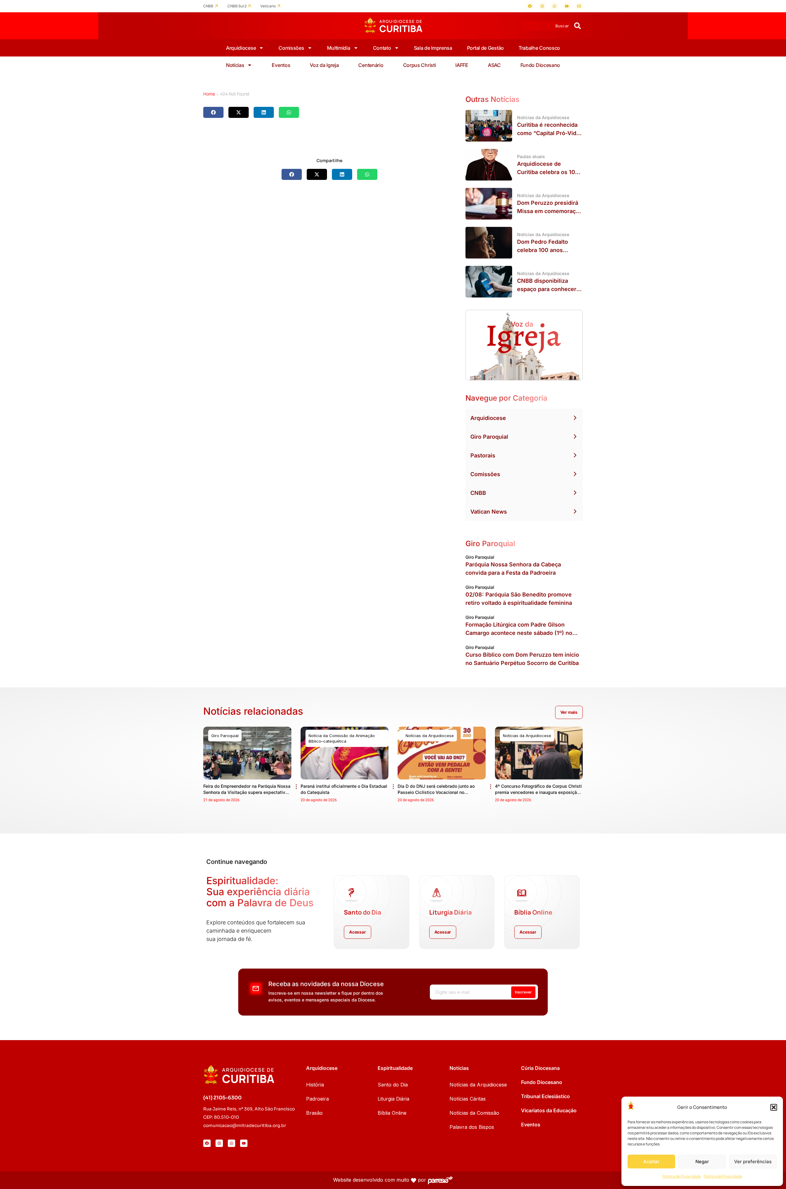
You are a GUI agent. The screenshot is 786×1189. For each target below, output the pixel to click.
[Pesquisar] (577, 26)
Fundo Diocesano (540, 65)
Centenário (370, 65)
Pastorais (482, 455)
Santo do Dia (393, 1085)
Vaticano (268, 6)
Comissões (291, 48)
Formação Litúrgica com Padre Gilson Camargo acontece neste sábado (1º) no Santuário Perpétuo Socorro (518, 632)
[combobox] (546, 26)
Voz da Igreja (324, 65)
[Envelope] (579, 6)
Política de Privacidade (681, 1176)
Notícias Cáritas (467, 1099)
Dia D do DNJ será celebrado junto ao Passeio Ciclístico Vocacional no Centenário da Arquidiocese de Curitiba (438, 792)
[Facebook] (530, 6)
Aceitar (651, 1161)
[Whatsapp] (554, 6)
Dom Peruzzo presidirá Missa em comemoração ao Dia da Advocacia (549, 211)
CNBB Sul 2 (237, 6)
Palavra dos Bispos (471, 1127)
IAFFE (461, 65)
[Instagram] (542, 6)
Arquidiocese (241, 48)
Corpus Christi (419, 65)
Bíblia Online (392, 1113)
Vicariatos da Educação (549, 1110)
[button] (774, 1107)
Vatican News (488, 511)
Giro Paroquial (489, 436)
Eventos (281, 65)
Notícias (235, 65)
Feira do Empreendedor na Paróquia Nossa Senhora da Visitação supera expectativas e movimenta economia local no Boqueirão (246, 792)
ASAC (494, 65)
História (315, 1085)
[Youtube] (566, 6)
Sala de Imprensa (433, 48)
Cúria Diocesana (540, 1068)
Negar (702, 1161)
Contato (382, 48)
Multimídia (338, 48)
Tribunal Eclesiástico (545, 1096)
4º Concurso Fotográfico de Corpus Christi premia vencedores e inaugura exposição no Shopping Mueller (538, 792)
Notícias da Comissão (474, 1113)
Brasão (314, 1113)
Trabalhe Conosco (539, 48)
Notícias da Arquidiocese (478, 1085)
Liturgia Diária (393, 1099)
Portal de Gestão (485, 48)
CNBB (208, 6)
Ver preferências (753, 1161)
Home (209, 94)
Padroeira (317, 1099)
